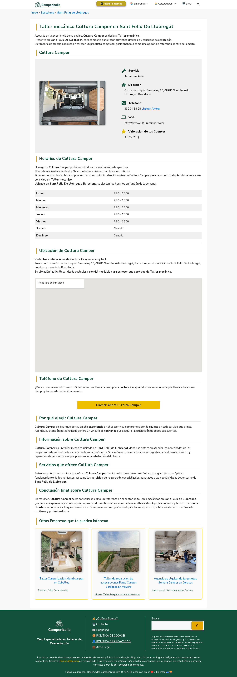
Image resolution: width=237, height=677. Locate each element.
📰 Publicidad (100, 630)
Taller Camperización (58, 590)
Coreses (189, 590)
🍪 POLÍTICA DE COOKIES (109, 636)
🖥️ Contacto (100, 624)
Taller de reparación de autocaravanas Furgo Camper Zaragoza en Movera (118, 583)
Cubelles (42, 590)
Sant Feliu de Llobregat (73, 13)
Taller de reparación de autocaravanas (121, 594)
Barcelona (47, 13)
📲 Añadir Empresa (111, 3)
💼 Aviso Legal (101, 647)
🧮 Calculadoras (163, 3)
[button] (198, 4)
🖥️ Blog (186, 3)
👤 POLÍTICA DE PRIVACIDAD (111, 641)
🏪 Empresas (137, 3)
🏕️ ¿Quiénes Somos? (105, 618)
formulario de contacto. (131, 664)
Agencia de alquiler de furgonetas (168, 590)
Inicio (34, 13)
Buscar (155, 618)
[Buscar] (197, 625)
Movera (98, 594)
